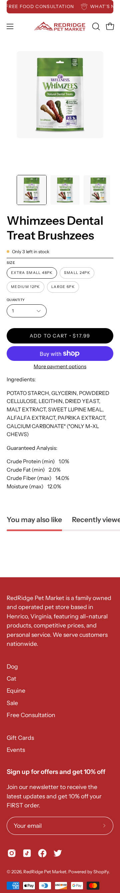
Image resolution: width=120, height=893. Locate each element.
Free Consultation (31, 714)
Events (16, 749)
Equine (16, 690)
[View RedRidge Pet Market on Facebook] (42, 853)
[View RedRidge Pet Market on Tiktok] (27, 853)
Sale (12, 702)
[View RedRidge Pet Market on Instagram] (12, 853)
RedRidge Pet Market (44, 871)
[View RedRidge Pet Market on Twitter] (58, 853)
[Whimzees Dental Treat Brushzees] (32, 190)
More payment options (60, 366)
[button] (95, 26)
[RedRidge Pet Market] (60, 26)
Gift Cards (20, 737)
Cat (11, 678)
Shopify (101, 871)
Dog (12, 666)
